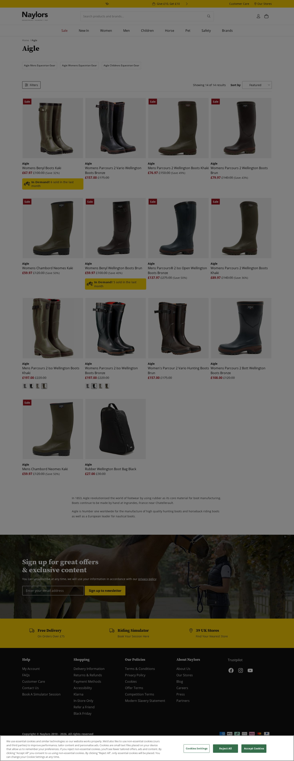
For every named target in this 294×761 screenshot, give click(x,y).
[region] (147, 748)
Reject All (225, 748)
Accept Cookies (254, 748)
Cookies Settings (196, 748)
